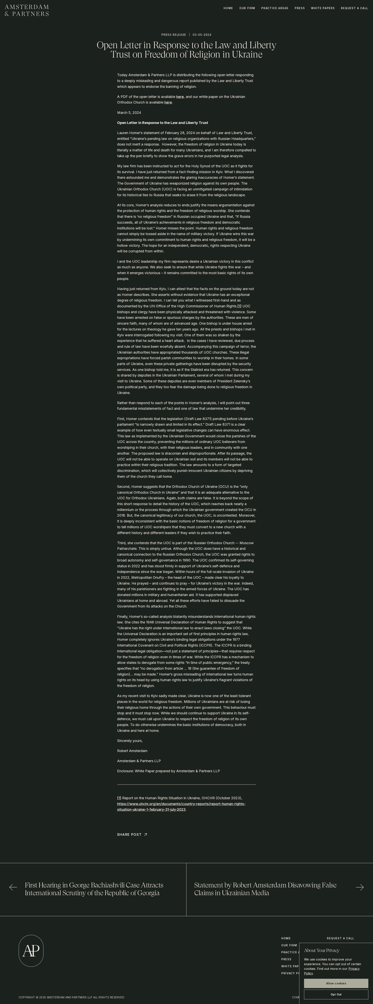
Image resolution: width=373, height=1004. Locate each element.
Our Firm (247, 8)
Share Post (129, 834)
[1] (239, 306)
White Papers (323, 8)
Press (300, 8)
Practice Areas (274, 8)
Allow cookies (336, 983)
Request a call (354, 8)
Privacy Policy (294, 973)
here (180, 97)
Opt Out (336, 994)
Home (228, 8)
